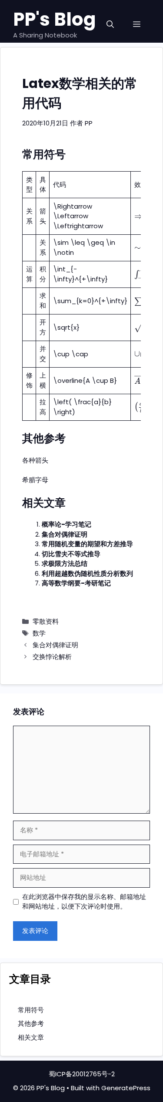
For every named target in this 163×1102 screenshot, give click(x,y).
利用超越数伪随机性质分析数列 (87, 573)
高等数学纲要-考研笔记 (76, 583)
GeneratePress (125, 1087)
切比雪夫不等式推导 (71, 553)
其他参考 (31, 1023)
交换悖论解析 (52, 656)
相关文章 (31, 1037)
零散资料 (46, 621)
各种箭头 (35, 460)
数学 (39, 633)
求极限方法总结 (64, 563)
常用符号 (31, 1009)
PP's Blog (54, 19)
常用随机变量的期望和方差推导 (87, 543)
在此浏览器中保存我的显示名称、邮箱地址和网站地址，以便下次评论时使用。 (84, 901)
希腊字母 (35, 479)
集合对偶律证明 (64, 534)
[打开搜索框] (110, 24)
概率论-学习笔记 (66, 524)
